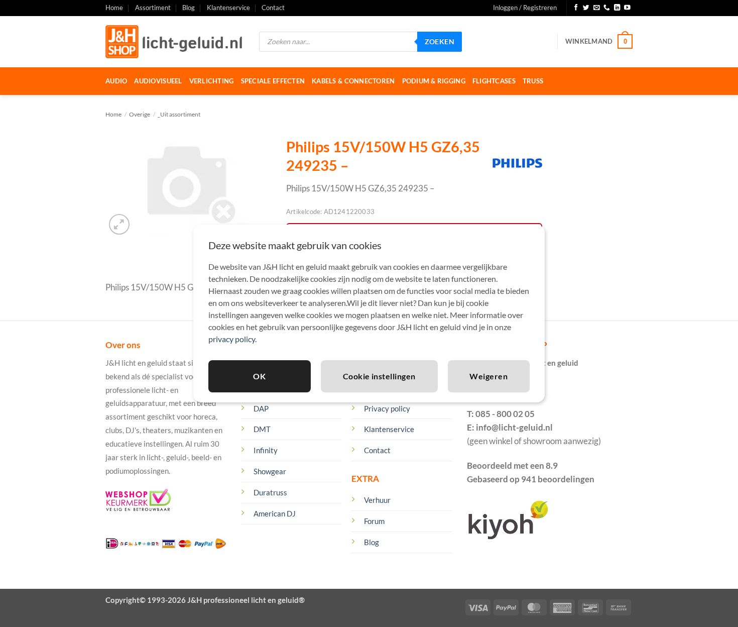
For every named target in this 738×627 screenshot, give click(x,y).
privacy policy (231, 339)
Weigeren (488, 376)
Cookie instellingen (379, 376)
